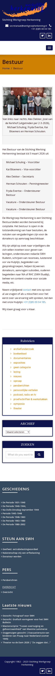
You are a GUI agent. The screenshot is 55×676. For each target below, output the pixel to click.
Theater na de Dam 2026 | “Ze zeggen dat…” (27, 642)
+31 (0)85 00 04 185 (41, 28)
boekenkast (20, 353)
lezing (16, 371)
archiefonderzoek (23, 348)
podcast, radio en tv (24, 394)
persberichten (21, 385)
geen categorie (22, 367)
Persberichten (10, 580)
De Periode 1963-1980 (14, 520)
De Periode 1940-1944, (14, 506)
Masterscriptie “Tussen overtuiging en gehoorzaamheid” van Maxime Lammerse (25, 627)
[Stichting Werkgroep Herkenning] (27, 9)
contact (27, 289)
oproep (17, 380)
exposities (19, 362)
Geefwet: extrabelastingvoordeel (20, 549)
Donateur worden (12, 556)
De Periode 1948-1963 (14, 517)
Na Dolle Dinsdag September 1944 (21, 509)
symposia (19, 403)
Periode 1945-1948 (12, 513)
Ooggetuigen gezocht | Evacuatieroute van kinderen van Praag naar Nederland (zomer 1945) (26, 635)
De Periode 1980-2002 (14, 524)
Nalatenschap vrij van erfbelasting (21, 552)
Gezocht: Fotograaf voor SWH (18, 615)
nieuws (17, 376)
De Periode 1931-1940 (14, 502)
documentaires (22, 358)
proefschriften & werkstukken (30, 399)
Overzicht (8, 592)
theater (17, 408)
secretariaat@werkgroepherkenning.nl (28, 25)
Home (6, 68)
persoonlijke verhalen (25, 390)
